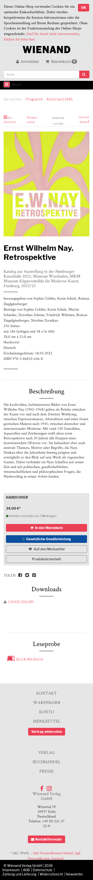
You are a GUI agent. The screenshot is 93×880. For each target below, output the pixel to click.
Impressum (11, 870)
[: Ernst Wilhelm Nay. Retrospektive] (46, 184)
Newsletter (74, 874)
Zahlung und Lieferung (19, 874)
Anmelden (29, 61)
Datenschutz (42, 870)
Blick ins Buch (29, 659)
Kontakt (46, 693)
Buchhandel (47, 761)
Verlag (46, 752)
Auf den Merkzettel (49, 549)
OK (83, 8)
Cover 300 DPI (21, 602)
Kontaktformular (48, 839)
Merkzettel (46, 721)
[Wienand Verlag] (46, 48)
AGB (26, 870)
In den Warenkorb (48, 528)
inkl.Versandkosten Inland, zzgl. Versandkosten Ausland (54, 855)
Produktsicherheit (46, 559)
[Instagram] (49, 787)
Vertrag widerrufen (46, 732)
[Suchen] (84, 74)
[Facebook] (41, 787)
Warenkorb (62, 61)
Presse (46, 771)
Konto (46, 711)
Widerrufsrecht (51, 874)
